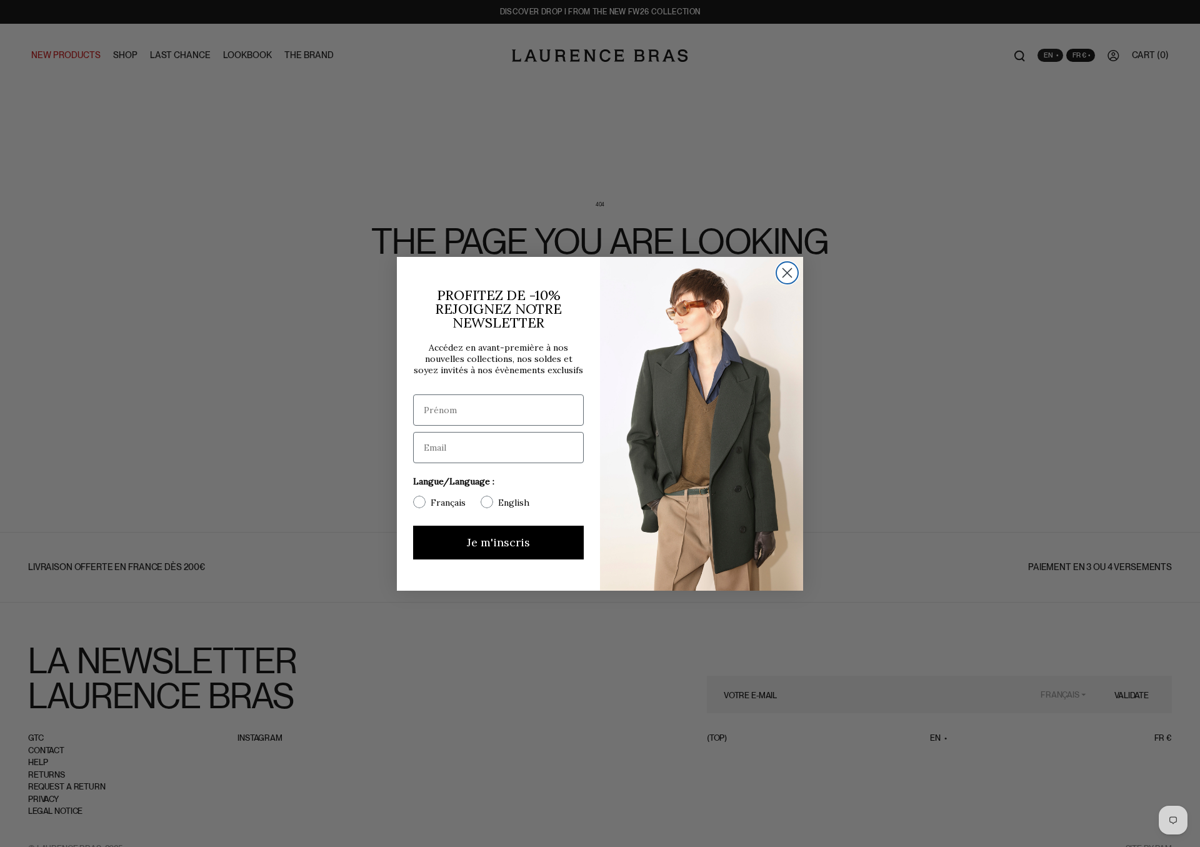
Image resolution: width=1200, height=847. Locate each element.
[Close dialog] (787, 273)
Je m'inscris (498, 542)
